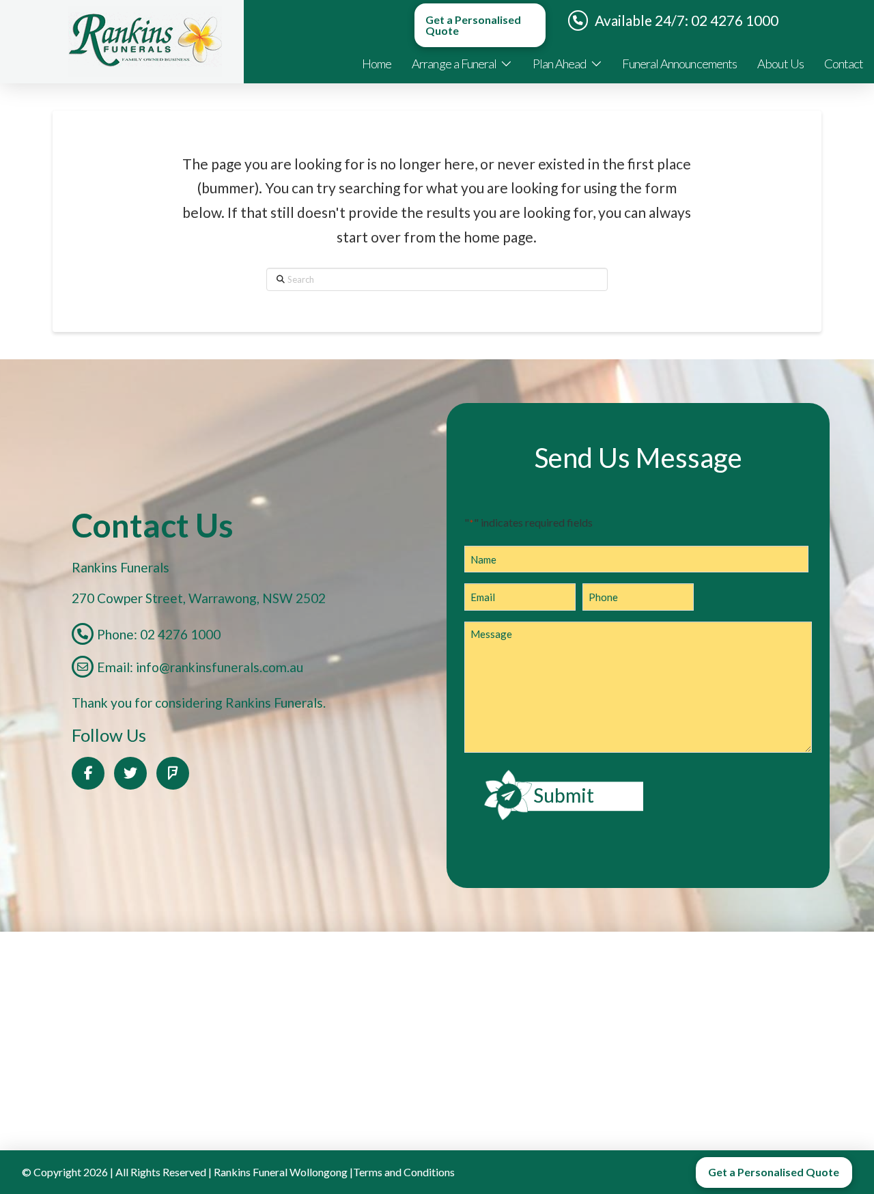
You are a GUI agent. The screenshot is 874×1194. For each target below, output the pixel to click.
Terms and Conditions (404, 1171)
